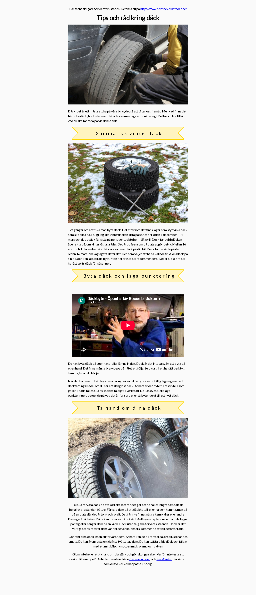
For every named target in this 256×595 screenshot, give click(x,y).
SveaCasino (164, 559)
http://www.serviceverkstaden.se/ (163, 9)
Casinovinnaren (139, 559)
